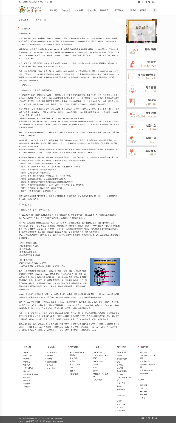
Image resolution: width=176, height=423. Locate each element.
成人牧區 (78, 10)
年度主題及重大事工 (30, 374)
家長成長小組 (98, 361)
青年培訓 (73, 358)
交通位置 (26, 380)
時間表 (119, 355)
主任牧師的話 (28, 368)
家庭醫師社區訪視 (146, 370)
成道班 (119, 401)
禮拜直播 (143, 385)
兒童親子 (104, 10)
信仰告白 (26, 358)
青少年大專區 (75, 364)
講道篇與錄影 (122, 358)
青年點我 (91, 10)
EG (67, 421)
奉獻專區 (26, 383)
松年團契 (50, 355)
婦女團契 (50, 358)
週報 (118, 361)
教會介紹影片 (28, 355)
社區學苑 (144, 10)
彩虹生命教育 (98, 379)
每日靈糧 (143, 391)
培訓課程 (131, 10)
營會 (71, 367)
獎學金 (72, 370)
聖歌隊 (119, 386)
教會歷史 (26, 361)
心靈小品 (143, 388)
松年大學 (50, 365)
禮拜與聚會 (118, 10)
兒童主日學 (97, 352)
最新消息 (53, 10)
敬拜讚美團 (74, 373)
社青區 (72, 361)
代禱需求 (26, 386)
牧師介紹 (26, 365)
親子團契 (96, 364)
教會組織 (26, 371)
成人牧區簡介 (52, 352)
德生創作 (26, 377)
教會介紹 (66, 10)
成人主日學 (51, 368)
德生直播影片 (122, 352)
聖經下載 (143, 394)
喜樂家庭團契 (52, 361)
